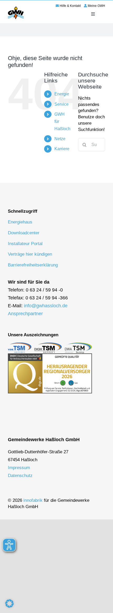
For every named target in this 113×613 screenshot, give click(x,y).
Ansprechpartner (25, 313)
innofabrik (33, 500)
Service (61, 104)
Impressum (19, 467)
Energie (61, 94)
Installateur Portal (25, 243)
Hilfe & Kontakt (70, 6)
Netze (59, 139)
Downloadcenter (23, 232)
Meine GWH (96, 6)
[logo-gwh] (16, 7)
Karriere (61, 149)
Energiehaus (20, 222)
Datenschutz (20, 475)
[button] (9, 603)
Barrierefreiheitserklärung (33, 264)
